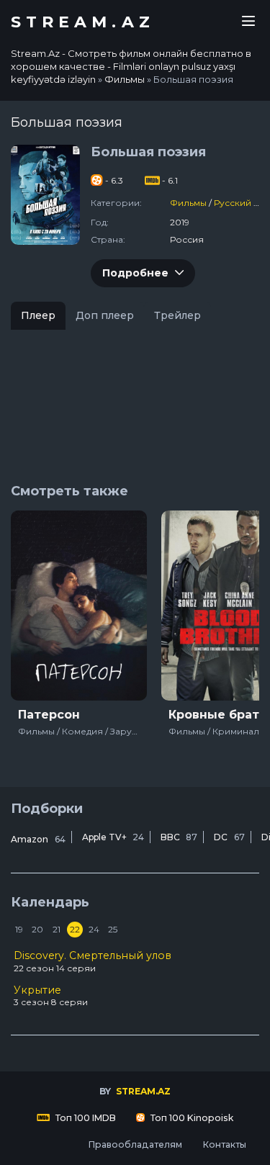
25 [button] (112, 929)
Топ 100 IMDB (84, 1117)
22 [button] (75, 929)
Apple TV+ (113, 837)
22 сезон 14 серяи (92, 961)
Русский (232, 202)
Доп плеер (105, 315)
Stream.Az (83, 22)
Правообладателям (135, 1144)
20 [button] (37, 929)
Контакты (224, 1144)
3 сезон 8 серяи (51, 996)
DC (229, 837)
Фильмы (188, 202)
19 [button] (19, 929)
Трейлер (177, 315)
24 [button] (94, 929)
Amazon (38, 839)
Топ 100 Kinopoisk (190, 1117)
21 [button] (56, 929)
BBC (179, 837)
